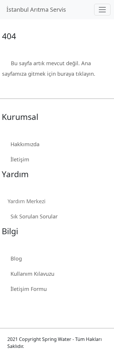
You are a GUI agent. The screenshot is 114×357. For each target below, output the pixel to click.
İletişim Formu (29, 288)
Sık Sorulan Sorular (34, 216)
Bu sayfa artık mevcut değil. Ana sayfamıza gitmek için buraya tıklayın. (48, 68)
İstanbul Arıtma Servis (37, 9)
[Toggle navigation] (102, 9)
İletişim (20, 159)
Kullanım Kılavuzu (32, 273)
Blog (16, 258)
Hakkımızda (25, 144)
